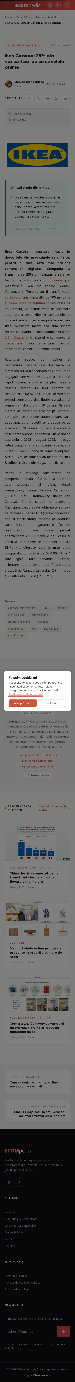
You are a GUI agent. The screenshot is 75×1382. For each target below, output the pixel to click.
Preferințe (52, 703)
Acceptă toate (22, 703)
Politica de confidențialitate (26, 694)
